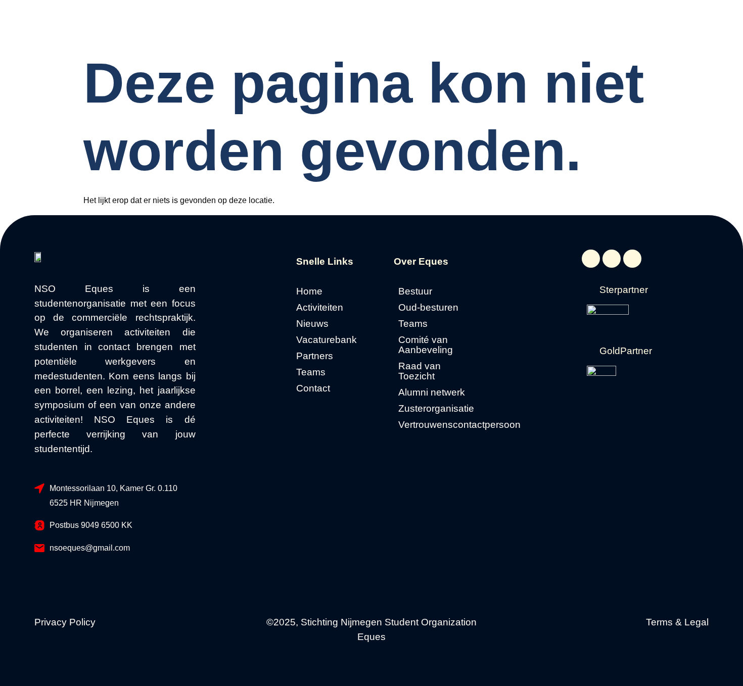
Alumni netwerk (431, 392)
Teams (311, 372)
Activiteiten (319, 308)
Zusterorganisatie (436, 409)
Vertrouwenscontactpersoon (439, 425)
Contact (313, 388)
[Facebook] (591, 259)
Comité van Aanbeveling (425, 345)
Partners (314, 356)
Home (309, 291)
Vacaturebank (326, 340)
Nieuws (312, 324)
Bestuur (415, 291)
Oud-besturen (428, 308)
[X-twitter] (611, 259)
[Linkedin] (632, 259)
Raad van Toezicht (419, 371)
